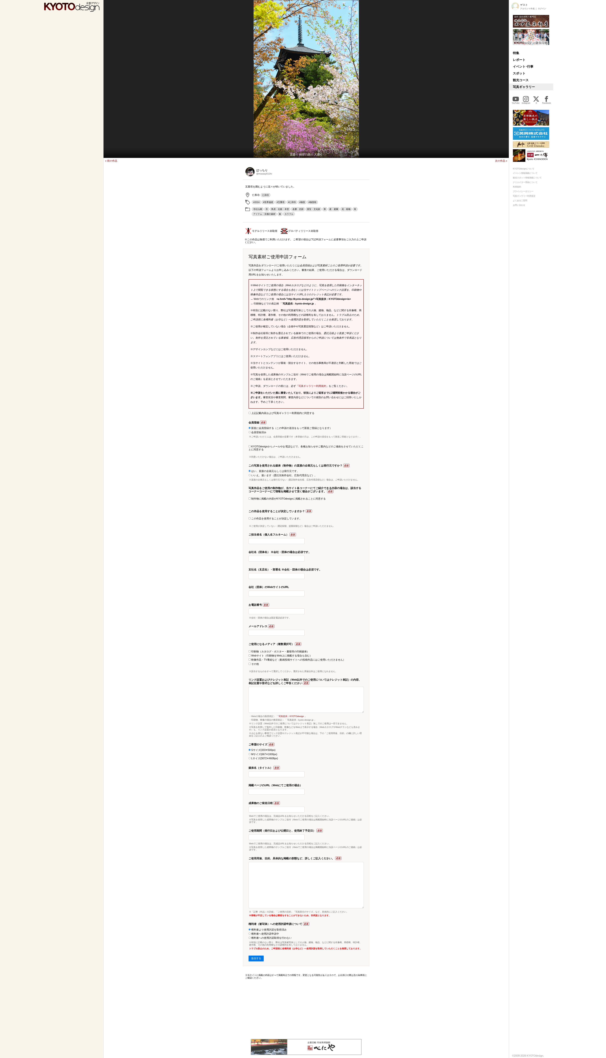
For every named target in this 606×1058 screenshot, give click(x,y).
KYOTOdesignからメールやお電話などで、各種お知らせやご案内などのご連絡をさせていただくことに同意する (306, 448)
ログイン (542, 9)
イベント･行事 (523, 66)
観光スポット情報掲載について (527, 178)
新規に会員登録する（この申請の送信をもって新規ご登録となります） (291, 428)
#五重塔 (281, 202)
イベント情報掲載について (525, 173)
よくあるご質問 (520, 200)
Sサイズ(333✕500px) (263, 750)
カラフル (289, 214)
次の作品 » (501, 160)
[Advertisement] (306, 1009)
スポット (519, 73)
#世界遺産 (268, 202)
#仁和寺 (292, 202)
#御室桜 (312, 202)
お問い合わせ (519, 205)
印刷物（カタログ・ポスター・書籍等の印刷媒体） (280, 651)
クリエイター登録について (525, 182)
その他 (255, 664)
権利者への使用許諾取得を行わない (271, 938)
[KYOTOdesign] (71, 10)
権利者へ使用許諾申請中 (265, 933)
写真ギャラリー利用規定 (524, 196)
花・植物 (346, 209)
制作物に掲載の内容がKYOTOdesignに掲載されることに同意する (288, 498)
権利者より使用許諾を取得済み (269, 929)
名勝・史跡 (297, 209)
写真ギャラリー (524, 87)
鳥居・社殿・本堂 (280, 209)
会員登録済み (258, 432)
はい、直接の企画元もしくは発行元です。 (275, 471)
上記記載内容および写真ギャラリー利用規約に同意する (282, 413)
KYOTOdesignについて (523, 169)
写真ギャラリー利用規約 (312, 386)
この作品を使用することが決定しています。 (276, 518)
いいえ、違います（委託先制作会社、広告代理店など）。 (284, 475)
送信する (256, 958)
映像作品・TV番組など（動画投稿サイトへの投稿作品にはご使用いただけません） (298, 659)
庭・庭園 (333, 209)
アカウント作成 (527, 9)
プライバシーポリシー (523, 191)
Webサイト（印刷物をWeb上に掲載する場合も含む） (281, 655)
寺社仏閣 (257, 209)
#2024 (256, 202)
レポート (519, 59)
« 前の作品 (111, 160)
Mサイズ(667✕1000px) (264, 754)
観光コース (521, 80)
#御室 (302, 202)
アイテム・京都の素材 (264, 214)
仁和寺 (265, 195)
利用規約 (517, 187)
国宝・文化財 (313, 209)
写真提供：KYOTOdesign (291, 716)
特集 (516, 53)
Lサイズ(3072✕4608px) (264, 758)
